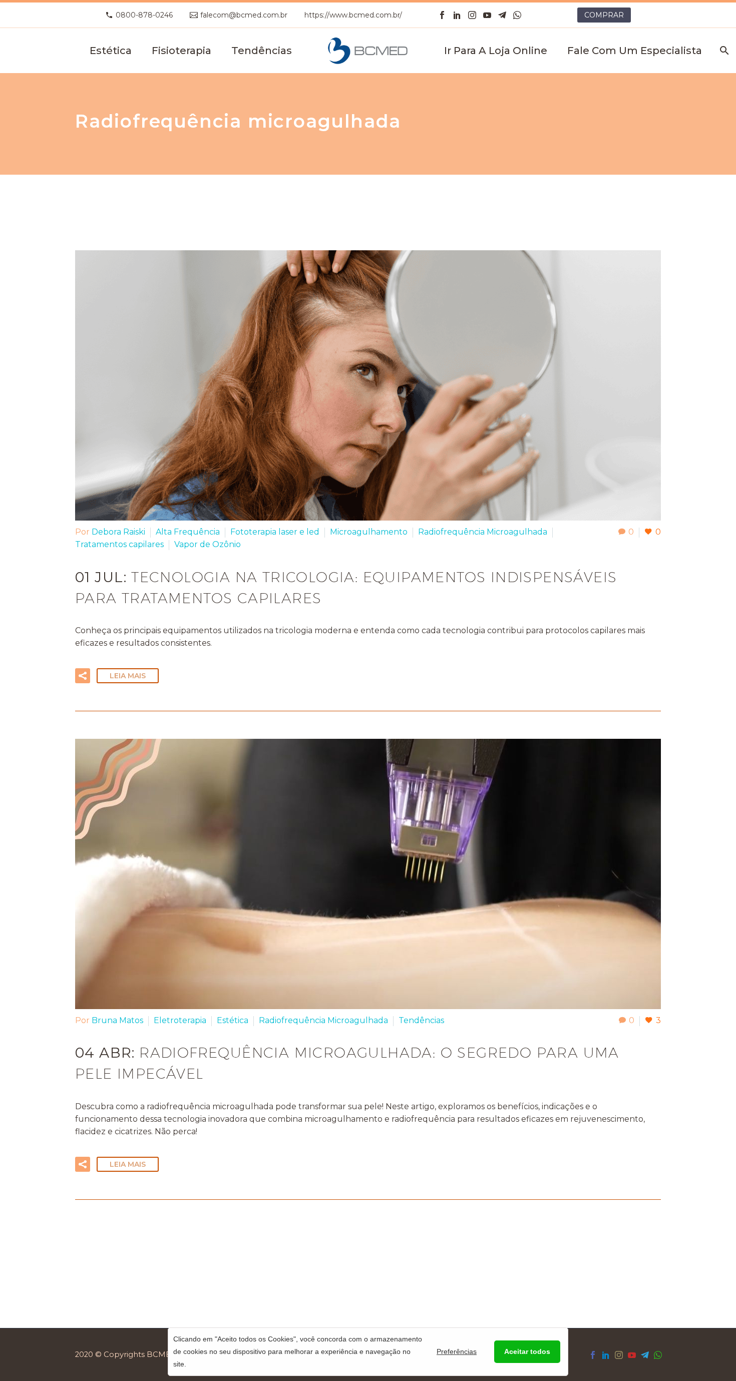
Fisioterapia (181, 51)
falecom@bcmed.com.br (243, 15)
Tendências (261, 51)
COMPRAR (604, 15)
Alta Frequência (188, 532)
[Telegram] (502, 15)
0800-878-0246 (144, 15)
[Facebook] (442, 15)
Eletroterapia (180, 1020)
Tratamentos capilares (119, 544)
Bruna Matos (117, 1020)
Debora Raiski (118, 532)
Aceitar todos (527, 1351)
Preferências (457, 1351)
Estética (111, 51)
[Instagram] (472, 15)
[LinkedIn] (457, 15)
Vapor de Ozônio (207, 544)
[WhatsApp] (517, 15)
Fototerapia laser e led (274, 532)
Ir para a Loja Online (495, 51)
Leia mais (128, 675)
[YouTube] (487, 15)
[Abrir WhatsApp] (25, 1355)
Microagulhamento (369, 532)
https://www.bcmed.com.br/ (353, 15)
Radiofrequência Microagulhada (482, 532)
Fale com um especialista (634, 51)
